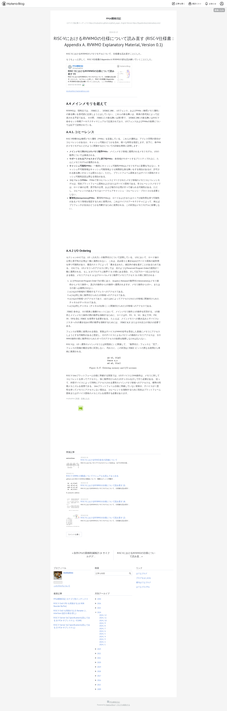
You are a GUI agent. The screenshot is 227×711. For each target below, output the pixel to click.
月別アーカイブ (102, 593)
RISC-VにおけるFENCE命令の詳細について (99, 460)
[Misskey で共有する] (80, 408)
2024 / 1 (102, 644)
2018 (99, 671)
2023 (99, 649)
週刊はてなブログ (143, 582)
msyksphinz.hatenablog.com (77, 91)
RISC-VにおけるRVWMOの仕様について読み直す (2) (103, 517)
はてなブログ (141, 573)
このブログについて (62, 586)
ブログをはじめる (143, 578)
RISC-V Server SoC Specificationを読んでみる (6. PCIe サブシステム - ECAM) (72, 619)
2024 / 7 (102, 628)
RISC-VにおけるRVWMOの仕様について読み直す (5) (103, 485)
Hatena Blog (110, 705)
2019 (99, 667)
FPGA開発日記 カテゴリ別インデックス (71, 599)
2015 (99, 685)
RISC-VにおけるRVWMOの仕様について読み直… (136, 554)
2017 (99, 676)
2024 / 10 (103, 620)
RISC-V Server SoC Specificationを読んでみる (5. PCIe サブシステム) (72, 626)
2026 (99, 603)
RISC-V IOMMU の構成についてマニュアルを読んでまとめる (92, 476)
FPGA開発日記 (113, 18)
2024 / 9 (102, 623)
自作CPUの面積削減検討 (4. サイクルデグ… (91, 554)
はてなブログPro (143, 587)
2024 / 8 (102, 626)
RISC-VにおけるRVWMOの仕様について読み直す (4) (103, 501)
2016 (99, 680)
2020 (99, 662)
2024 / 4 (102, 636)
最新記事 (58, 593)
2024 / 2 (102, 642)
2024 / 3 (102, 639)
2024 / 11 (103, 618)
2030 (99, 599)
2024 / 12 (103, 615)
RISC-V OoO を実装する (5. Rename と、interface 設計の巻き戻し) (71, 611)
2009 (99, 689)
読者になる (219, 10)
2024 (99, 612)
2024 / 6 (102, 631)
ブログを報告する (123, 705)
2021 (99, 658)
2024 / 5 (102, 634)
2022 (99, 653)
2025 (99, 608)
